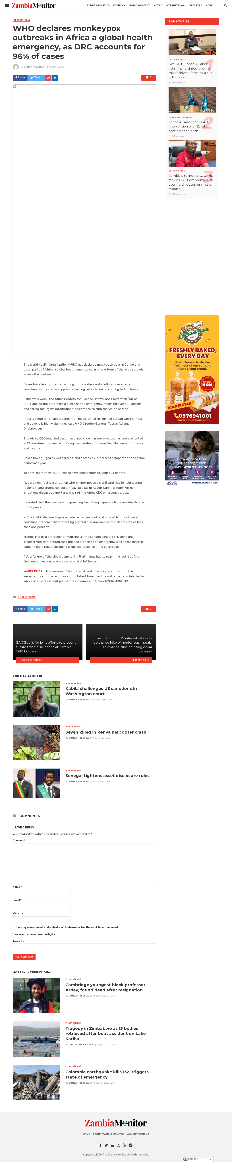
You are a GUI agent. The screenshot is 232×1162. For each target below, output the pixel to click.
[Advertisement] (192, 253)
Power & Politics (98, 5)
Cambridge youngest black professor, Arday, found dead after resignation (105, 987)
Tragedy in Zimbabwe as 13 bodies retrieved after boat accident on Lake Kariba (105, 1033)
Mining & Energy (139, 5)
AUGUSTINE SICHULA (81, 1044)
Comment (19, 840)
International (175, 5)
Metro (158, 5)
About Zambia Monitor (109, 1134)
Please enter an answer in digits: (34, 934)
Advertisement (138, 1134)
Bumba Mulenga (34, 67)
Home (86, 1134)
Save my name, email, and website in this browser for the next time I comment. (67, 927)
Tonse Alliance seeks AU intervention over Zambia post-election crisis (189, 126)
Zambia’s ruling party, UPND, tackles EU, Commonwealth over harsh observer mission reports (191, 182)
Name (17, 887)
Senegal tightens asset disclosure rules (107, 775)
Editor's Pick (177, 59)
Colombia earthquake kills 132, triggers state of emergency (107, 1074)
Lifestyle (195, 5)
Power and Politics (180, 117)
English (193, 1158)
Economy (119, 5)
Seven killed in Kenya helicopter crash (105, 732)
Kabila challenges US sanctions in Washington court (101, 691)
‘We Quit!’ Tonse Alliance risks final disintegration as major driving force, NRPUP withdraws (190, 70)
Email (17, 900)
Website (18, 913)
